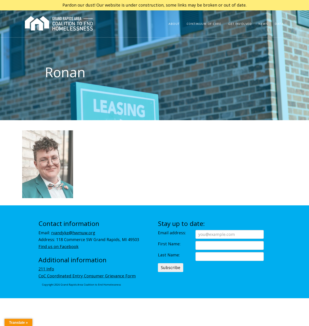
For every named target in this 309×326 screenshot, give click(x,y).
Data (279, 24)
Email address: (172, 232)
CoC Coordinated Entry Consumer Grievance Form (87, 276)
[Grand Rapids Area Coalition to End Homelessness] (59, 29)
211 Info (46, 269)
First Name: (169, 243)
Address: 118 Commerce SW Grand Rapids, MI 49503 (88, 239)
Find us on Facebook (58, 246)
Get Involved (240, 24)
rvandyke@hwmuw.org (73, 232)
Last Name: (169, 255)
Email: (66, 232)
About (174, 24)
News (263, 24)
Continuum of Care (204, 24)
